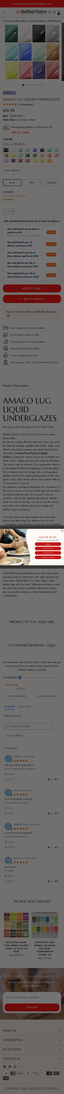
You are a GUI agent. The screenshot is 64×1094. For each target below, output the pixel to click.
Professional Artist (48, 553)
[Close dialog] (62, 530)
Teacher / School (48, 548)
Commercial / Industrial (48, 557)
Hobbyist (48, 544)
